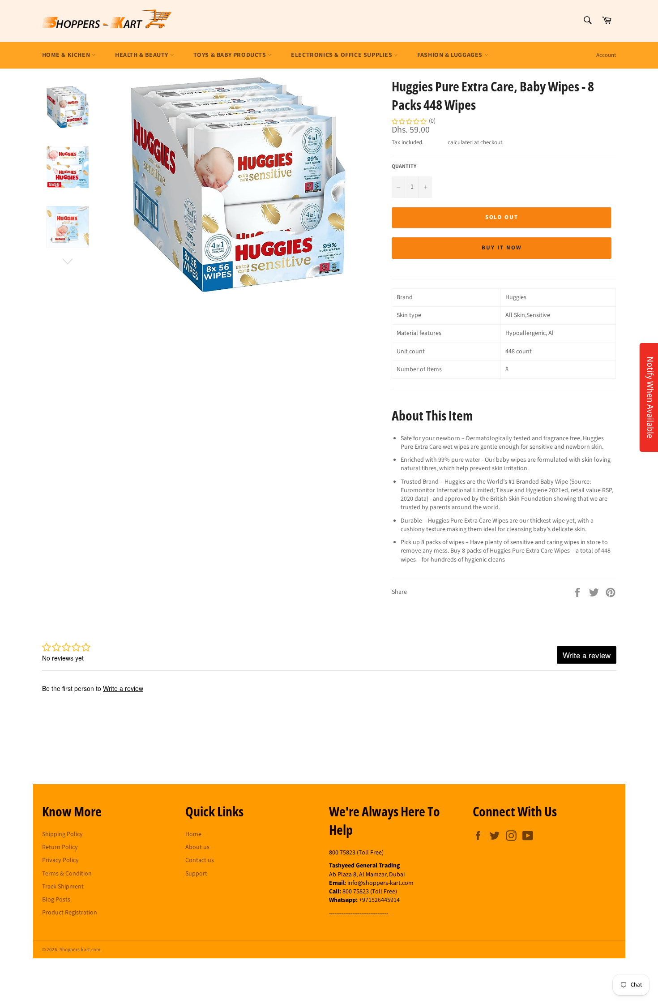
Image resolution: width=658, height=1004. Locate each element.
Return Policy (60, 847)
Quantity (404, 166)
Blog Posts (56, 899)
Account (606, 55)
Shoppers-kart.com (80, 949)
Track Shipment (63, 886)
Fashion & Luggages (450, 55)
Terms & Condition (67, 873)
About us (197, 847)
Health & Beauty (142, 55)
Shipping (435, 142)
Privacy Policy (60, 860)
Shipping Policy (62, 834)
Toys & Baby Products (230, 55)
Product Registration (69, 912)
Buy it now (502, 248)
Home (193, 834)
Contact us (199, 860)
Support (196, 873)
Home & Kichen (67, 55)
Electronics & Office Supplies (342, 55)
